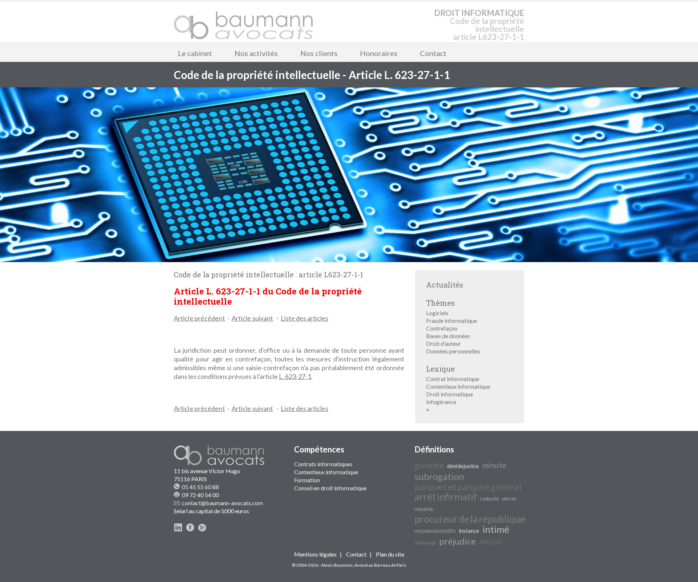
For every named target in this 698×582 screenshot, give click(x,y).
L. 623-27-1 (295, 376)
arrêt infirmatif (445, 497)
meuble (423, 508)
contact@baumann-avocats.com (222, 502)
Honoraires (378, 53)
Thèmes (440, 303)
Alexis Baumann (337, 565)
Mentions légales (315, 554)
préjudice (457, 541)
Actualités (444, 284)
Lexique (440, 368)
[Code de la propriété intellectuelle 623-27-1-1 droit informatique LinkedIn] (178, 529)
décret (509, 499)
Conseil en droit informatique (330, 487)
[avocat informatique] (349, 259)
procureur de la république (469, 519)
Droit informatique (449, 394)
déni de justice (463, 466)
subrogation (439, 476)
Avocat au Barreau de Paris (380, 565)
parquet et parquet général (467, 486)
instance (469, 531)
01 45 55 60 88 (200, 486)
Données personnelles (453, 351)
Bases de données (448, 335)
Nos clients (318, 53)
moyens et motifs (435, 530)
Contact (433, 53)
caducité (489, 499)
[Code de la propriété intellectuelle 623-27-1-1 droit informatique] (243, 22)
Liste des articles (304, 318)
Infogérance (441, 401)
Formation (307, 479)
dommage (425, 543)
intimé (495, 529)
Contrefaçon (441, 328)
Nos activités (256, 53)
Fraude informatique (451, 320)
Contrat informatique (452, 378)
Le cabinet (195, 53)
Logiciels (437, 312)
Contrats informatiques (323, 463)
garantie (429, 465)
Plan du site (390, 554)
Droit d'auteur (443, 343)
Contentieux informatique (458, 386)
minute (494, 465)
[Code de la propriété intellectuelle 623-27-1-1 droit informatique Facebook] (190, 529)
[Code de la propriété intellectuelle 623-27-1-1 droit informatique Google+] (202, 529)
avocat (490, 541)
